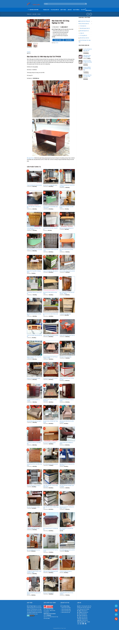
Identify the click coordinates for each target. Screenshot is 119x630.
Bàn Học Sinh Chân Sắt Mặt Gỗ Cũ (66, 228)
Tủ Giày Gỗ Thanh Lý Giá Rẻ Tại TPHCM (33, 400)
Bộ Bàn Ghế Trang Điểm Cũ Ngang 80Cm (34, 272)
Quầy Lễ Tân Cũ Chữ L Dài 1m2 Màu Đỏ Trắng (67, 379)
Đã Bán (38, 14)
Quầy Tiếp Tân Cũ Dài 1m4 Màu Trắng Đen (50, 507)
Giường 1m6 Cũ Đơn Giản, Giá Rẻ (33, 378)
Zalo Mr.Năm (69, 40)
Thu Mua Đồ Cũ (55, 9)
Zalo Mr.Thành (57, 40)
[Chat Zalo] (116, 614)
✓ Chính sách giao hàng (65, 609)
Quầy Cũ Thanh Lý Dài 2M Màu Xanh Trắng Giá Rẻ (50, 207)
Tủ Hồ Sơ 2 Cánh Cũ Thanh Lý (66, 571)
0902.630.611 (84, 610)
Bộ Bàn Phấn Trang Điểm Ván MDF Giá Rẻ (67, 207)
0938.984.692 (84, 614)
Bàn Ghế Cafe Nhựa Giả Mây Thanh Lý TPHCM (67, 486)
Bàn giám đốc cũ (30, 158)
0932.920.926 (84, 617)
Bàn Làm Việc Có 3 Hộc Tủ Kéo (33, 507)
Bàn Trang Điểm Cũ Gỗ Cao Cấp (33, 550)
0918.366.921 (85, 612)
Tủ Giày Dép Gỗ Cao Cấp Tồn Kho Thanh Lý (66, 593)
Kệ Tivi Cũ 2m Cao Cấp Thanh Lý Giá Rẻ (50, 314)
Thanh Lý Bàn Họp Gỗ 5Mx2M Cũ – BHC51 (67, 443)
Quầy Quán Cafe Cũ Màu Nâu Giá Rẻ (50, 571)
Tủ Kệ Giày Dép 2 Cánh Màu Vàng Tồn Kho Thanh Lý (33, 229)
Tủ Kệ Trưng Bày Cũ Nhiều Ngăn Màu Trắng (50, 250)
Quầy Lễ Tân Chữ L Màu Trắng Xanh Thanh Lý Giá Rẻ (34, 357)
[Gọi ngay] (116, 618)
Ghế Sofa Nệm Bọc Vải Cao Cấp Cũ (34, 421)
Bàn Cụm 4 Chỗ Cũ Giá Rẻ (48, 592)
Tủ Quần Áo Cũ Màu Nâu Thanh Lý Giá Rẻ (67, 400)
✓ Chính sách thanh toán (65, 610)
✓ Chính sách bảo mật (65, 612)
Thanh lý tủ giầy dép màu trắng (33, 528)
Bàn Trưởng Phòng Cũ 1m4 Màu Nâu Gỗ (50, 529)
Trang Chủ (46, 9)
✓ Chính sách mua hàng (65, 607)
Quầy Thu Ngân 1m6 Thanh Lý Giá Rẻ (50, 335)
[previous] (29, 30)
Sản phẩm (34, 14)
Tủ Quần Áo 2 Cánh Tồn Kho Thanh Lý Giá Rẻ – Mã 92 (34, 572)
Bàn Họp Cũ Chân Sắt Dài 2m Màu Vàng (50, 293)
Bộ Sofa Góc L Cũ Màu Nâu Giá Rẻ (50, 185)
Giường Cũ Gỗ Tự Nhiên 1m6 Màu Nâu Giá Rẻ (50, 400)
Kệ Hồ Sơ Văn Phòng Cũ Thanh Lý (33, 485)
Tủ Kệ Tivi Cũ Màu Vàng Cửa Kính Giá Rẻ (34, 336)
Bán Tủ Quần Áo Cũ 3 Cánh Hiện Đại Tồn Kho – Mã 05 (67, 293)
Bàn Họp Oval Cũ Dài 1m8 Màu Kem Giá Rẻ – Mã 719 (67, 507)
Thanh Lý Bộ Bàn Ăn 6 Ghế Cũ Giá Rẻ (34, 185)
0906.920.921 (85, 618)
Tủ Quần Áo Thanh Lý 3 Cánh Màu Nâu (34, 443)
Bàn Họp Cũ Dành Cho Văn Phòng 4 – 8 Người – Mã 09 (50, 357)
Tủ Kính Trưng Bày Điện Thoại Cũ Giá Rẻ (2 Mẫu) (67, 186)
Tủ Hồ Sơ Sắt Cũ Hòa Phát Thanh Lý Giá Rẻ (50, 550)
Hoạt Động (76, 9)
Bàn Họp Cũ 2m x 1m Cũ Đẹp (65, 356)
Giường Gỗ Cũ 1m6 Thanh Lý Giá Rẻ (50, 378)
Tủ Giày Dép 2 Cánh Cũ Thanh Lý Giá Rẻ (34, 293)
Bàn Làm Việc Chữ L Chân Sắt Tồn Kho (34, 207)
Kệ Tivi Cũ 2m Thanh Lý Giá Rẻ (49, 442)
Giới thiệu (63, 9)
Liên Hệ (70, 9)
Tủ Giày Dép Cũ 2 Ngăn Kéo (65, 314)
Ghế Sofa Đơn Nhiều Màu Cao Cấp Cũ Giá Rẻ (67, 422)
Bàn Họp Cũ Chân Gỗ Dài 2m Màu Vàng (66, 250)
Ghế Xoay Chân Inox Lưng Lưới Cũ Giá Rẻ (34, 593)
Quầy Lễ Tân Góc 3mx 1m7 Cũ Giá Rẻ (34, 249)
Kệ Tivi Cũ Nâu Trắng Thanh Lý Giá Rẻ (67, 271)
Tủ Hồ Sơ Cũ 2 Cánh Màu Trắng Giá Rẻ (50, 229)
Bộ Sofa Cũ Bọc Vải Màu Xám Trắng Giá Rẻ (50, 422)
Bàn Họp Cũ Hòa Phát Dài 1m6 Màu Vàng (34, 314)
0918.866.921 (84, 615)
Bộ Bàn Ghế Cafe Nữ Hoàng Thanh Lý (67, 335)
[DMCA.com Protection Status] (30, 615)
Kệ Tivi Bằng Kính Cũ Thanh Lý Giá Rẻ (67, 550)
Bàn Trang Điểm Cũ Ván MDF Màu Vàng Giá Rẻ (66, 529)
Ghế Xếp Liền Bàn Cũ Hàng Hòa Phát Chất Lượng (67, 465)
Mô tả (28, 53)
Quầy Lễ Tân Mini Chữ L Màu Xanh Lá (50, 271)
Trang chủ (29, 14)
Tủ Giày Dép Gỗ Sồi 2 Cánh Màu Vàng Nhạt (34, 465)
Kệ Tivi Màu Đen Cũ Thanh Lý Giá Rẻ (50, 464)
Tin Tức (83, 9)
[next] (48, 30)
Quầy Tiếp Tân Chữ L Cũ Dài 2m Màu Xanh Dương (50, 486)
